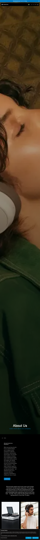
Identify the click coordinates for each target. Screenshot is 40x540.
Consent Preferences (4, 537)
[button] (29, 4)
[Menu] (37, 4)
